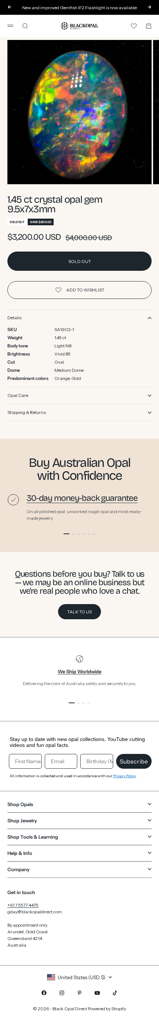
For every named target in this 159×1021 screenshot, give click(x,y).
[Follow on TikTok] (115, 993)
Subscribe (134, 761)
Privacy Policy (124, 776)
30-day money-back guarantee (82, 498)
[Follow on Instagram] (62, 993)
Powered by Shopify (107, 1008)
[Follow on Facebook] (44, 993)
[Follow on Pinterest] (79, 993)
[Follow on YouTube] (97, 993)
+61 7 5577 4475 (22, 905)
